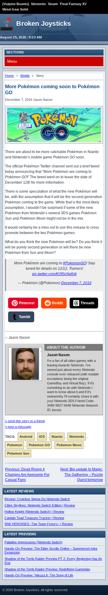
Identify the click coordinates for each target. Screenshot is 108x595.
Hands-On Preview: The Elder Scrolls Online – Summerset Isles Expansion (51, 550)
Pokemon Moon (69, 445)
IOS (42, 436)
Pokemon (14, 445)
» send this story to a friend (25, 421)
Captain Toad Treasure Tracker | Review (34, 518)
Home (9, 75)
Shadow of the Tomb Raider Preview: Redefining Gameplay (47, 569)
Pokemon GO (39, 445)
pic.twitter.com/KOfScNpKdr (54, 274)
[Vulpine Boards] (15, 4)
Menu (12, 61)
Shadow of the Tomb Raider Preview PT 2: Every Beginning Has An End (53, 561)
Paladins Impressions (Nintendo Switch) (33, 542)
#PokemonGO (74, 263)
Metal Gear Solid (15, 9)
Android (26, 436)
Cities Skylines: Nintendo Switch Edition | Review (39, 505)
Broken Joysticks (43, 23)
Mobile (25, 75)
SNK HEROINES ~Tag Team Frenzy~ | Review (38, 524)
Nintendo (38, 4)
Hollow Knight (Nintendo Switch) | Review (34, 511)
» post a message (18, 426)
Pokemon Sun (18, 453)
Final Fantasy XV (73, 4)
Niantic (57, 436)
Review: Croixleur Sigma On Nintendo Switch (37, 499)
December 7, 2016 (76, 283)
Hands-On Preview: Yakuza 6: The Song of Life (38, 575)
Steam (53, 4)
